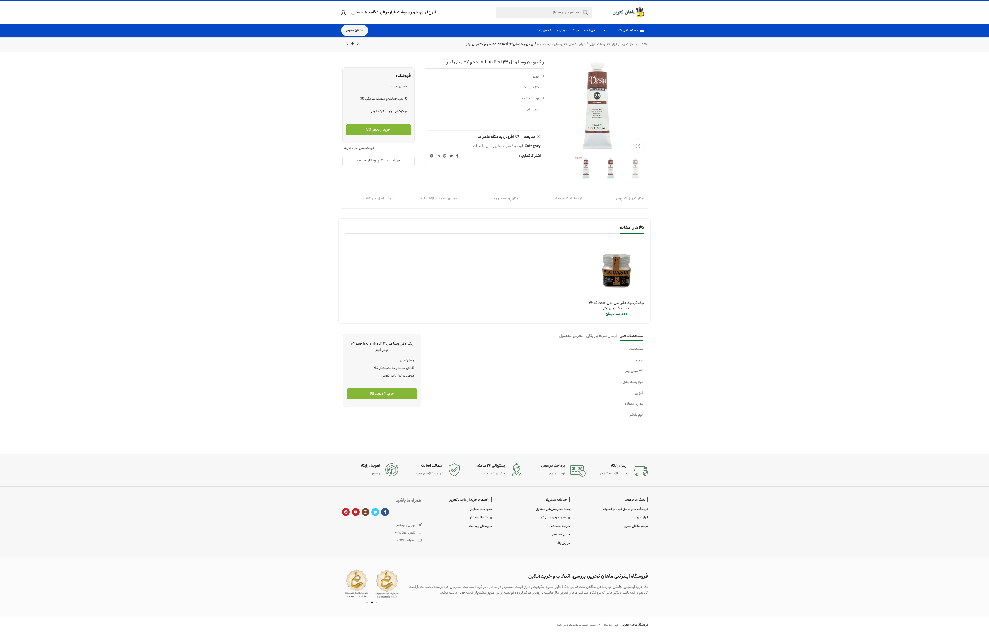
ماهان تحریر (354, 30)
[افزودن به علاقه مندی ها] (592, 262)
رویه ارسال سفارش (480, 517)
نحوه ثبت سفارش (480, 509)
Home (643, 44)
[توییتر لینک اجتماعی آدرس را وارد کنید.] (451, 155)
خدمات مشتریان (555, 499)
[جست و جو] (585, 12)
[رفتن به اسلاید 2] (372, 602)
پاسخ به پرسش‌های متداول (552, 509)
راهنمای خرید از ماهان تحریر (469, 499)
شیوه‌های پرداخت (480, 526)
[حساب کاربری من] (343, 12)
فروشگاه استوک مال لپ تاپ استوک (625, 509)
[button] (347, 583)
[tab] (631, 335)
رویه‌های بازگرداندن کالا (555, 517)
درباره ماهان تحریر (636, 526)
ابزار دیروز (642, 517)
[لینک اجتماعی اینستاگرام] (365, 512)
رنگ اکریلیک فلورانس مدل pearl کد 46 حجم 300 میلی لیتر (616, 305)
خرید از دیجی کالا (378, 129)
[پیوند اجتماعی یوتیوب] (356, 512)
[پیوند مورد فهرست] (381, 532)
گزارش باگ (563, 543)
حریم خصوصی (560, 534)
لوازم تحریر (628, 44)
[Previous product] (357, 44)
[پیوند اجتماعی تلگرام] (431, 155)
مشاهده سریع (592, 251)
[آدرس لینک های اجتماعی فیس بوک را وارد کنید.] (457, 155)
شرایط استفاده (560, 526)
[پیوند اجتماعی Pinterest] (444, 155)
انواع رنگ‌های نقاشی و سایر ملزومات (564, 44)
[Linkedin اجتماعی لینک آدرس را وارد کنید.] (438, 155)
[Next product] (347, 44)
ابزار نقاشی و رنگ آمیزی (603, 44)
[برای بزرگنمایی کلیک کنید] (637, 146)
